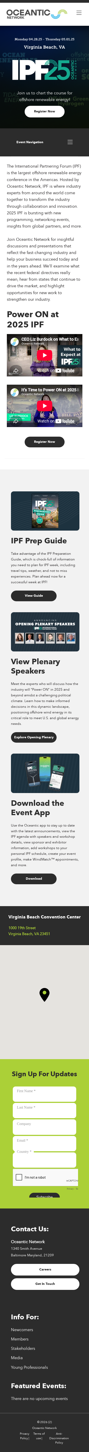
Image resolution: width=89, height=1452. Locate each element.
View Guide (34, 596)
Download (34, 879)
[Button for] (79, 11)
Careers (45, 1269)
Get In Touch (45, 1284)
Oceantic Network (44, 1428)
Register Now (44, 111)
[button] (44, 995)
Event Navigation (29, 142)
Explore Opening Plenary (34, 737)
